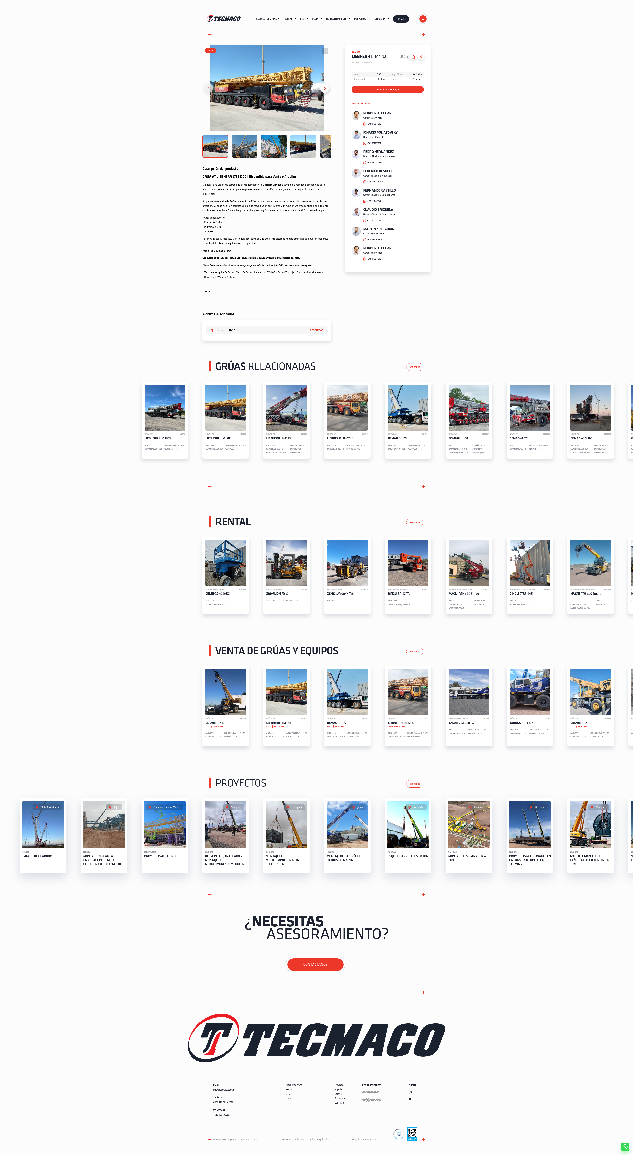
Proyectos (340, 1085)
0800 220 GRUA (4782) (224, 1102)
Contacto (401, 19)
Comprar (622, 1128)
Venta (289, 1098)
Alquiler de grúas (294, 1085)
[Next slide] (324, 88)
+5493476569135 (374, 220)
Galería (338, 1094)
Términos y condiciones (293, 1139)
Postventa (340, 1098)
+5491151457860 (374, 239)
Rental (289, 1089)
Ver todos (415, 367)
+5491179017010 (374, 124)
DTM (288, 1094)
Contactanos (315, 965)
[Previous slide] (208, 88)
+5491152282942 (374, 162)
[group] (165, 420)
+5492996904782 (375, 182)
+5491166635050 (221, 1115)
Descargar (316, 330)
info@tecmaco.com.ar (224, 1090)
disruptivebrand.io (367, 1139)
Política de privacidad (320, 1139)
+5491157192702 (374, 143)
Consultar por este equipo (388, 90)
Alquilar (622, 1137)
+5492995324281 (374, 201)
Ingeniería (339, 1089)
